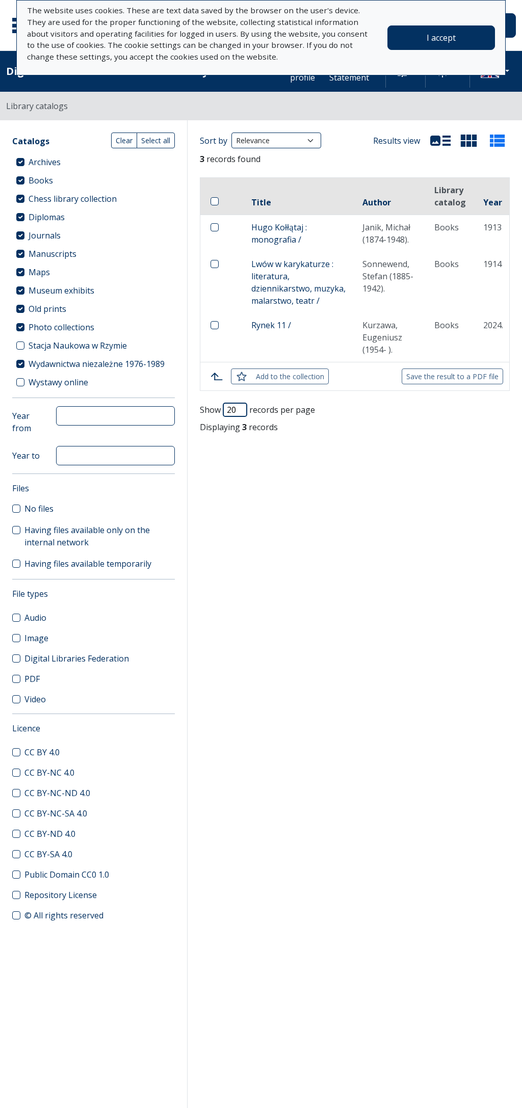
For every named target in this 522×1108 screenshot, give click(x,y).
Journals (45, 235)
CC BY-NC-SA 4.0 (55, 813)
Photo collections (61, 327)
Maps (39, 272)
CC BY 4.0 (42, 752)
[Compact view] (469, 141)
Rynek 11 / (271, 325)
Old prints (47, 308)
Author (376, 202)
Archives (45, 162)
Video (35, 699)
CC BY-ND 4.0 (49, 833)
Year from (21, 422)
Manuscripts (52, 253)
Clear (124, 140)
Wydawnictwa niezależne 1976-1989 (97, 364)
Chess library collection (73, 198)
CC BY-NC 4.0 (49, 772)
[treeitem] (93, 162)
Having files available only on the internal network (87, 536)
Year (492, 202)
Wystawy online (58, 382)
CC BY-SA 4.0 (48, 854)
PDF (32, 678)
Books (41, 180)
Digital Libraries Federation (76, 658)
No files (39, 508)
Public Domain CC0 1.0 (66, 874)
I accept (441, 37)
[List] (440, 141)
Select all (155, 140)
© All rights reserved (63, 915)
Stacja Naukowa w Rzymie (78, 345)
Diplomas (47, 217)
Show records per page (257, 409)
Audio (35, 617)
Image (36, 638)
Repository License (60, 895)
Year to (26, 455)
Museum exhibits (61, 290)
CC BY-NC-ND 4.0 (57, 793)
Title (261, 202)
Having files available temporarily (87, 563)
